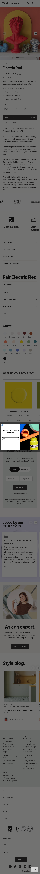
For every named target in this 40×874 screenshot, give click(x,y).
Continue (10, 442)
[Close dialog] (2, 425)
